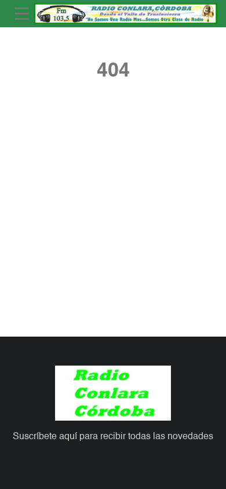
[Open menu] (21, 13)
